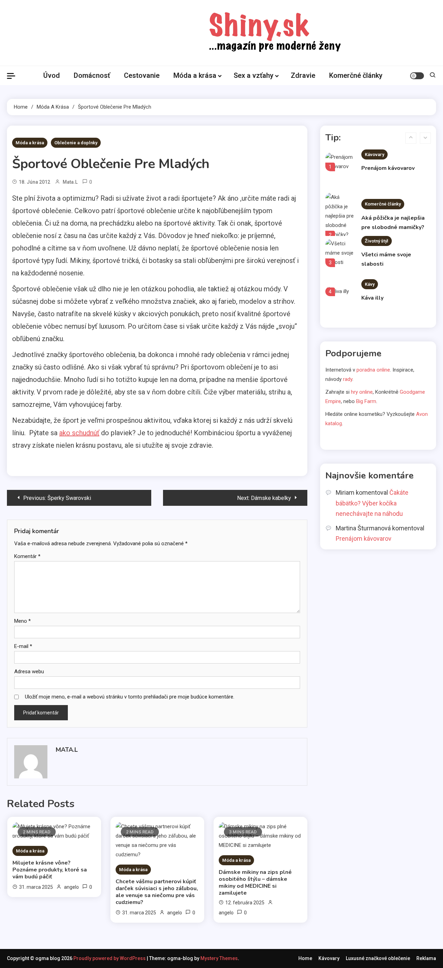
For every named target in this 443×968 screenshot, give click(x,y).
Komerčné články (355, 75)
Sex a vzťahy (253, 75)
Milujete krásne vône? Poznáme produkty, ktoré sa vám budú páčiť (49, 869)
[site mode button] (417, 75)
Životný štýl (376, 241)
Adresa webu (29, 671)
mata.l (70, 182)
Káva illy (372, 298)
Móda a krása (194, 75)
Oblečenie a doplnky (75, 142)
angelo (71, 887)
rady (347, 379)
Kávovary (374, 154)
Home (305, 958)
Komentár (27, 556)
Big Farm (366, 401)
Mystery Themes (219, 958)
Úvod (51, 75)
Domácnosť (92, 75)
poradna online (373, 370)
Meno (22, 621)
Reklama (426, 958)
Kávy (369, 284)
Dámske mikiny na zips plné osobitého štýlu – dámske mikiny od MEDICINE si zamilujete (255, 882)
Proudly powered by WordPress (110, 958)
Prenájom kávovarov (388, 168)
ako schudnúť (79, 433)
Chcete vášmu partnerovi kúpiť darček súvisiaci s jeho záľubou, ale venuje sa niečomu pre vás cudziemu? (157, 892)
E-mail (23, 646)
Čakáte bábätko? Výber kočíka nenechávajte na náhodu (372, 503)
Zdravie (303, 75)
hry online (362, 392)
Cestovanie (142, 75)
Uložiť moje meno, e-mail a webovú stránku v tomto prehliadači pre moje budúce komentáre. (129, 697)
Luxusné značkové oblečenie (378, 958)
